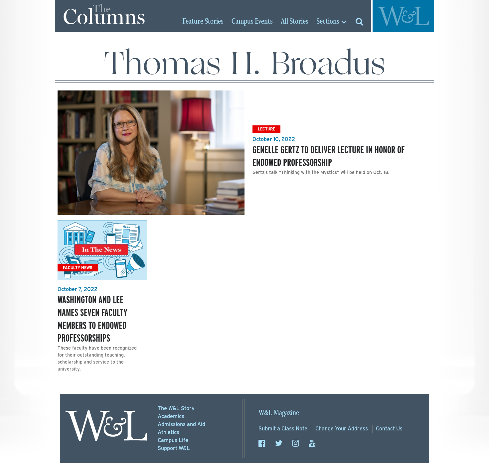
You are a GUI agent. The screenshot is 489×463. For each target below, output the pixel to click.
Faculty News (77, 267)
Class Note (282, 428)
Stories (203, 22)
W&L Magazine (278, 413)
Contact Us (389, 428)
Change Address (341, 428)
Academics (171, 416)
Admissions (181, 424)
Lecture (266, 128)
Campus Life (173, 440)
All (294, 22)
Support (174, 448)
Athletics (168, 432)
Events (252, 22)
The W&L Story (176, 408)
